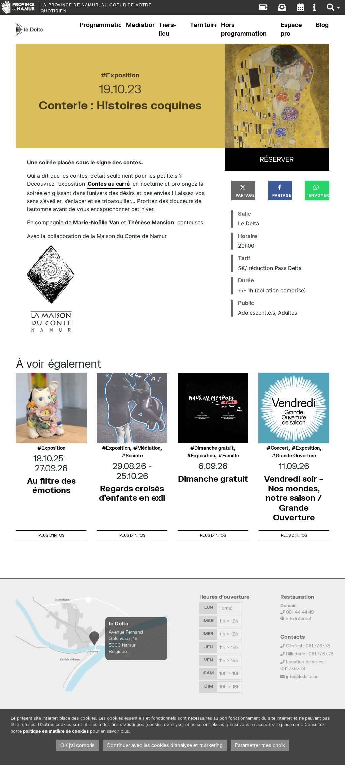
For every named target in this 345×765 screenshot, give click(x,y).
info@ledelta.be (302, 676)
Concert (279, 448)
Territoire (203, 24)
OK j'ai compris (77, 745)
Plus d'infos (51, 535)
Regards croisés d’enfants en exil (132, 493)
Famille (230, 455)
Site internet (297, 618)
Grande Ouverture (296, 455)
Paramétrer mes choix (260, 745)
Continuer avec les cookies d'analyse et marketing (165, 745)
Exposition (123, 75)
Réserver (277, 159)
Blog (322, 24)
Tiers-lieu (167, 29)
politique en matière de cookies (56, 731)
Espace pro (291, 29)
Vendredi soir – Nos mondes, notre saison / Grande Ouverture (294, 498)
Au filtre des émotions (51, 485)
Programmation (100, 24)
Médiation (140, 24)
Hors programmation (244, 29)
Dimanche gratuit (214, 448)
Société (134, 455)
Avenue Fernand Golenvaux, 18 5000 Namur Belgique (126, 641)
